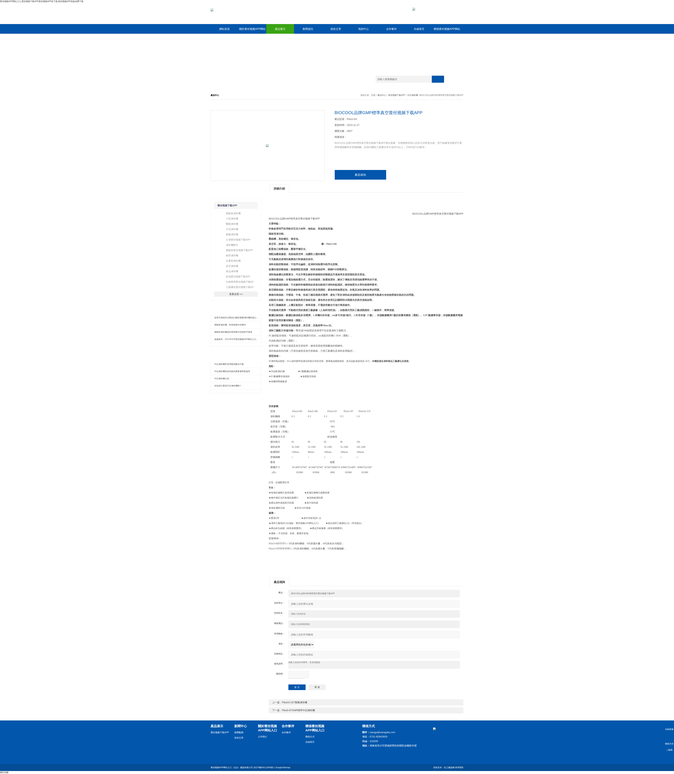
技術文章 (336, 28)
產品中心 (382, 95)
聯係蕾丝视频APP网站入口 (447, 30)
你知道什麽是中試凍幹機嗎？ (228, 386)
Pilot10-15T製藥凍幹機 (294, 702)
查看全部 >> (236, 294)
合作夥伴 (391, 28)
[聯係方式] (669, 736)
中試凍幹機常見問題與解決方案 (229, 364)
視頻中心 (363, 28)
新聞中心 (240, 726)
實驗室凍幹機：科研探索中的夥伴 (230, 325)
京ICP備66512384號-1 (264, 767)
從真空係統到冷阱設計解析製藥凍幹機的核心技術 (237, 317)
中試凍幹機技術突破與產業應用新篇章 (232, 371)
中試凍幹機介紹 (221, 378)
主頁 (373, 95)
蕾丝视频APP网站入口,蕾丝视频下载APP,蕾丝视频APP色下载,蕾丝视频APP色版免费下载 (41, 1)
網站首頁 (224, 28)
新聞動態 (238, 732)
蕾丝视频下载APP (396, 95)
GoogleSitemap (282, 767)
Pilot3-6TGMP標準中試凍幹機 (298, 710)
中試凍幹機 (412, 95)
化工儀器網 (449, 767)
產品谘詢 (360, 174)
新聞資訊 (308, 28)
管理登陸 (459, 767)
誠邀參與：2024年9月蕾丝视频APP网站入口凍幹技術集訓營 (237, 339)
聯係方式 (310, 736)
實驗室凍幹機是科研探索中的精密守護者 (233, 332)
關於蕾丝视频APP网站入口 (252, 30)
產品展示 (280, 28)
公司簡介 (262, 736)
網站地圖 (4, 772)
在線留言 (419, 28)
